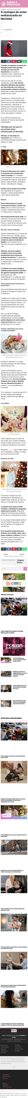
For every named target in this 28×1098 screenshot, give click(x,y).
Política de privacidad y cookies (8, 1091)
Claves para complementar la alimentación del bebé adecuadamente (13, 985)
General (3, 9)
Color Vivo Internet (7, 1059)
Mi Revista (17, 1050)
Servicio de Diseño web (19, 1039)
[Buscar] (25, 569)
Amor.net (5, 1078)
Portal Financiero (19, 1049)
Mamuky (5, 1083)
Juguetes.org (4, 1050)
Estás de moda (6, 1076)
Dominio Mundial (5, 1047)
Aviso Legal (21, 1090)
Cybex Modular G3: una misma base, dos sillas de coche (20, 687)
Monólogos (3, 1052)
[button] (14, 1067)
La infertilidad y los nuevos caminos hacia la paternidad (19, 659)
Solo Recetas (6, 1074)
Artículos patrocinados (7, 1039)
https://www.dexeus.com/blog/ (15, 166)
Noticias (10, 9)
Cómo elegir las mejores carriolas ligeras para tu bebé (12, 632)
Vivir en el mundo (7, 1087)
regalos (11, 450)
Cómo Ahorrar (18, 1047)
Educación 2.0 (4, 1045)
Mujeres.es (5, 1085)
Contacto (9, 1041)
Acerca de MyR (17, 1041)
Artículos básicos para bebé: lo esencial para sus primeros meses (19, 702)
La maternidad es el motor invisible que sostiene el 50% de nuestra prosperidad (12, 1024)
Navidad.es (3, 1049)
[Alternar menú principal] (25, 3)
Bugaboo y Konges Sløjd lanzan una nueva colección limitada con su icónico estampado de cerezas (13, 800)
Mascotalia (17, 1045)
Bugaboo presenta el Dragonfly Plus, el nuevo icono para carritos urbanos (20, 674)
